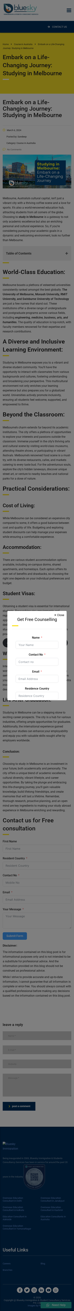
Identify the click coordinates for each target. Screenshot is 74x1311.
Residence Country (37, 688)
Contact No (36, 654)
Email (35, 671)
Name (36, 637)
